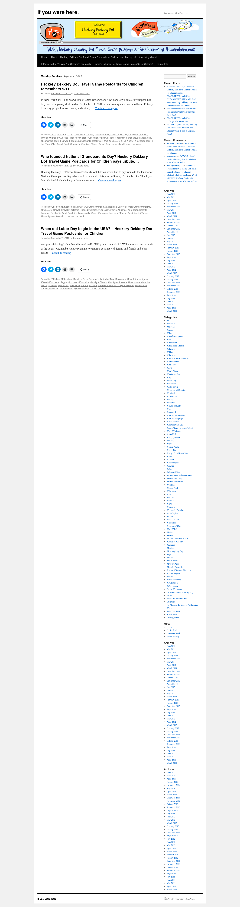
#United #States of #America (54, 137)
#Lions (170, 456)
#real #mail (97, 140)
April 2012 (171, 269)
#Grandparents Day (112, 206)
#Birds (169, 333)
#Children (61, 134)
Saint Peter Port (173, 611)
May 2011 (171, 304)
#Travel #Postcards (70, 209)
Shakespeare (172, 614)
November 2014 (173, 206)
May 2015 (171, 197)
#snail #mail (63, 143)
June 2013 (171, 238)
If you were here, (58, 12)
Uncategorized (173, 617)
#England (171, 393)
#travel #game (105, 143)
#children (81, 137)
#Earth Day (171, 380)
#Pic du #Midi (173, 519)
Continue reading (106, 108)
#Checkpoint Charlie (175, 345)
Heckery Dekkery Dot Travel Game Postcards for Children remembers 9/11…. (92, 86)
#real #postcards (112, 140)
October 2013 (172, 225)
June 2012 (171, 263)
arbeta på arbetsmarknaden (178, 174)
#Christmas (171, 355)
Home (44, 57)
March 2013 (172, 244)
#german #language (126, 137)
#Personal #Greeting (175, 510)
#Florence (171, 402)
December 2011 (173, 282)
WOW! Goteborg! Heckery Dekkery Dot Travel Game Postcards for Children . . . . (181, 159)
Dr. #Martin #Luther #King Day (180, 592)
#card (169, 339)
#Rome (170, 535)
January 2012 (172, 279)
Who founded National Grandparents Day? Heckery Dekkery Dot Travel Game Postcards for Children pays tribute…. (94, 159)
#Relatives (171, 532)
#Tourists (85, 143)
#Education (79, 134)
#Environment (173, 396)
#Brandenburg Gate (175, 336)
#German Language (175, 418)
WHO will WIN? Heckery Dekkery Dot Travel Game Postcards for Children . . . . (181, 168)
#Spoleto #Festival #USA (177, 538)
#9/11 (53, 134)
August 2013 (172, 231)
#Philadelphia (172, 513)
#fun (130, 209)
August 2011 (172, 295)
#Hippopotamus (173, 437)
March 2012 (172, 272)
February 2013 (173, 247)
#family (102, 137)
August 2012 (172, 257)
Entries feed (172, 630)
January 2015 (172, 203)
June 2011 (171, 301)
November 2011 (173, 285)
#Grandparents (102, 134)
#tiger (169, 554)
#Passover (171, 506)
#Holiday (170, 440)
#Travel (143, 134)
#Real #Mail (172, 529)
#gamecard (171, 412)
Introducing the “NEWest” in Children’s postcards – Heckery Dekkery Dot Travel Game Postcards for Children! (97, 64)
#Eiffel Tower (172, 386)
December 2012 (173, 254)
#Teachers (75, 143)
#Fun (83, 206)
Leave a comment (132, 143)
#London (170, 459)
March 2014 (172, 216)
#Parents (170, 500)
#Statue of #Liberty (175, 541)
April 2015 (171, 200)
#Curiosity (171, 364)
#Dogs (169, 377)
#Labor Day (108, 278)
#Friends (111, 137)
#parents (75, 140)
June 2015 (171, 193)
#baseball (170, 326)
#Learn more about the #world (55, 140)
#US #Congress (173, 573)
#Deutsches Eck (173, 374)
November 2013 (173, 222)
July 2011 (171, 298)
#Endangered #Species (176, 389)
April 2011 (171, 307)
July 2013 (171, 235)
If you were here (81, 288)
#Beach (170, 329)
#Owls (169, 494)
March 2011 (172, 310)
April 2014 (171, 212)
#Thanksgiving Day (175, 551)
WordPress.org (173, 636)
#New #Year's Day (175, 478)
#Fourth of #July (174, 405)
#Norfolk (170, 484)
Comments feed (173, 633)
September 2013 (173, 228)
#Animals (171, 323)
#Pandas (170, 497)
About (54, 57)
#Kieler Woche (173, 446)
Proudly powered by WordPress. (181, 898)
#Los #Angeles (173, 462)
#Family (90, 134)
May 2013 (171, 241)
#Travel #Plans (173, 563)
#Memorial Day (173, 472)
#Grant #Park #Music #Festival (180, 427)
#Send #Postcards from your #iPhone (109, 212)
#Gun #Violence (173, 431)
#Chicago (171, 348)
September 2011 (173, 291)
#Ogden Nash (172, 487)
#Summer (171, 544)
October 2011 (172, 288)
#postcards (85, 140)
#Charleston (172, 342)
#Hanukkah (171, 434)
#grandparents (144, 137)
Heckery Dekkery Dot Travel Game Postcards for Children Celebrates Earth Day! (181, 111)
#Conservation (173, 361)
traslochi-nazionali (174, 143)
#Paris (169, 503)
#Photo (170, 516)
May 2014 (171, 209)
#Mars (169, 468)
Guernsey (171, 601)
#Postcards (133, 134)
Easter (169, 595)
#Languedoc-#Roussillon (177, 453)
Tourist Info (162, 64)
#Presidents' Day (174, 525)
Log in (169, 627)
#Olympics (171, 491)
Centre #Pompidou (174, 589)
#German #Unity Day (176, 415)
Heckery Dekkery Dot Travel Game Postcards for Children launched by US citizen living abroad (108, 57)
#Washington (172, 582)
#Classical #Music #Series (178, 358)
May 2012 (171, 266)
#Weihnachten (172, 585)
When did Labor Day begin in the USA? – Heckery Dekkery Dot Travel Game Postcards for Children (96, 231)
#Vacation (118, 143)
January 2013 (172, 250)
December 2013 (173, 219)
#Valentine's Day (174, 579)
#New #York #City (118, 134)
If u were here (66, 288)
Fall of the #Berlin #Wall (177, 598)
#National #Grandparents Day (136, 206)
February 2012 (173, 276)
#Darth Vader (172, 370)
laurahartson (172, 156)
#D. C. (70, 134)
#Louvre (170, 465)
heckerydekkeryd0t (175, 165)
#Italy (169, 443)
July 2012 (171, 260)
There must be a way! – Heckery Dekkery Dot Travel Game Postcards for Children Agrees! (182, 89)
